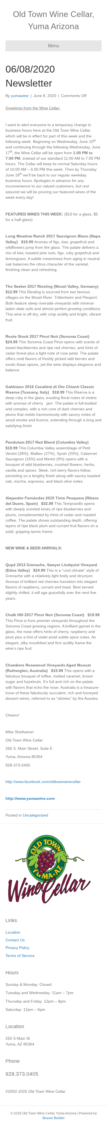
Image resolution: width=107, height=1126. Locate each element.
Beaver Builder (54, 1118)
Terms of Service (20, 955)
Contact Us (15, 940)
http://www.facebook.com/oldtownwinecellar (43, 781)
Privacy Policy (17, 947)
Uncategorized (35, 815)
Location (12, 932)
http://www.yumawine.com (30, 798)
